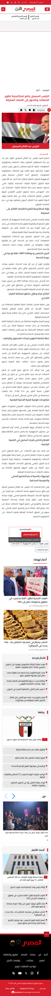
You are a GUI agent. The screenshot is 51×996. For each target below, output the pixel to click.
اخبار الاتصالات (42, 549)
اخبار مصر (16, 543)
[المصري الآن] (25, 9)
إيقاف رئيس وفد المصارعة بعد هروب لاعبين (24, 739)
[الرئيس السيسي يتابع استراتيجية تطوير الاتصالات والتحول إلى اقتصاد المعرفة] (30, 110)
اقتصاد (24, 954)
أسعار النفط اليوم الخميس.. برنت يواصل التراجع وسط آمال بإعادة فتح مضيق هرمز (26, 922)
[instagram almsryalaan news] (15, 2)
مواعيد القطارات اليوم (25, 966)
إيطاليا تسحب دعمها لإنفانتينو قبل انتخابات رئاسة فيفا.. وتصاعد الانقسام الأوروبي (26, 682)
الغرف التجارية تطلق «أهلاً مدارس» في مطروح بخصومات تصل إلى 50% (28, 600)
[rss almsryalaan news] (13, 973)
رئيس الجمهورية (29, 543)
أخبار (38, 90)
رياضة (41, 712)
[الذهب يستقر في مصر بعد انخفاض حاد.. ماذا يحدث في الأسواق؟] (25, 625)
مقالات (29, 960)
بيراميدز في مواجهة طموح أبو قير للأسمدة (28, 766)
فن (44, 796)
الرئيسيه (46, 90)
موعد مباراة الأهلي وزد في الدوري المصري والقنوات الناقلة (28, 784)
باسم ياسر (43, 154)
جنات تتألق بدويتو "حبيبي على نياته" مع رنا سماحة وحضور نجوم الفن (26, 905)
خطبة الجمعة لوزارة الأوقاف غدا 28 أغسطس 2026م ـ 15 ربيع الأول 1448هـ (25, 879)
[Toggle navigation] (47, 9)
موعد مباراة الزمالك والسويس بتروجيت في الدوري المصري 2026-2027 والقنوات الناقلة (25, 666)
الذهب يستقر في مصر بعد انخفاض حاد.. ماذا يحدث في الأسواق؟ (25, 643)
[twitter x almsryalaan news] (11, 2)
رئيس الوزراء (43, 543)
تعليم (41, 960)
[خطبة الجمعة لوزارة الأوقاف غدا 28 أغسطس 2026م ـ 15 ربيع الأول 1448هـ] (25, 864)
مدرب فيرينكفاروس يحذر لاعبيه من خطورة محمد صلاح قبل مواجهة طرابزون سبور (26, 674)
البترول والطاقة (10, 954)
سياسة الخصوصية (27, 988)
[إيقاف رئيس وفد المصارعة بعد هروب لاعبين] (25, 726)
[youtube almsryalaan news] (8, 2)
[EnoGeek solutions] (16, 992)
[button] (13, 796)
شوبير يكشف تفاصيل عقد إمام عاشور (30, 758)
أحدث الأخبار (38, 850)
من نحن (43, 988)
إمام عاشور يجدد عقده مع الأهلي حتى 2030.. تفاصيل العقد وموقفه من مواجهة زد (27, 699)
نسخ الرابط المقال (29, 534)
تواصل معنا (10, 988)
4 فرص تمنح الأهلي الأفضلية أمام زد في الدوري (26, 689)
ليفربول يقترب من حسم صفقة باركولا (30, 749)
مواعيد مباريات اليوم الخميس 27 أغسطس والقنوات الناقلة (24, 776)
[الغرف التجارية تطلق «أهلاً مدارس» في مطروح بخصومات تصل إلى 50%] (25, 581)
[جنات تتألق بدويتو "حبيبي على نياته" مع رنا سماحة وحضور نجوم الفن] (25, 815)
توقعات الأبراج (13, 960)
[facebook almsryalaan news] (18, 2)
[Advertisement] (25, 58)
